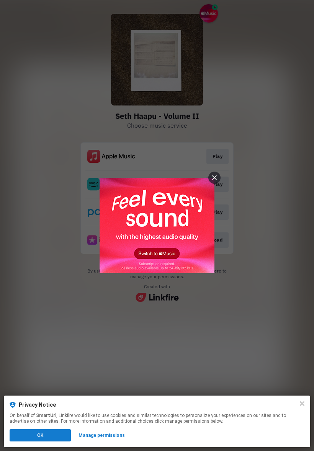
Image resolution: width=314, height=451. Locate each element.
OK (40, 435)
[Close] (302, 403)
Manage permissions (101, 435)
